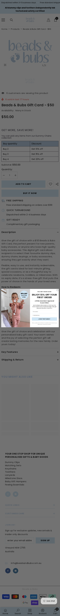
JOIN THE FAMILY (44, 319)
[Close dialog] (57, 290)
